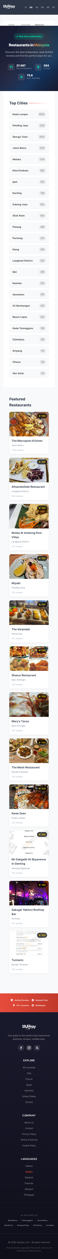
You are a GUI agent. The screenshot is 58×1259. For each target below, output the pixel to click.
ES (37, 7)
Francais (29, 1183)
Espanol (29, 1177)
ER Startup (37, 1225)
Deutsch (29, 1189)
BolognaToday (23, 1225)
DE (48, 7)
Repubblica (12, 1220)
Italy (29, 1073)
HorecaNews (42, 1220)
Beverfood (8, 1225)
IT (26, 7)
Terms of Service (29, 1139)
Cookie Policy (29, 1145)
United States (29, 1096)
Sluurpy (29, 1102)
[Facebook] (21, 1048)
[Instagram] (29, 1048)
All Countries (29, 1067)
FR (42, 7)
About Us (29, 1122)
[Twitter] (37, 1048)
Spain (29, 1085)
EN (31, 7)
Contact (29, 1128)
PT (53, 7)
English (29, 1171)
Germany (29, 1090)
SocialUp (50, 1225)
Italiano (29, 1166)
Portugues (29, 1194)
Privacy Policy (29, 1134)
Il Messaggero (27, 1220)
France (29, 1079)
